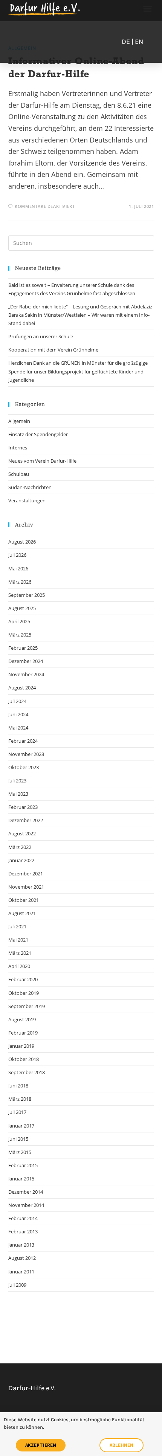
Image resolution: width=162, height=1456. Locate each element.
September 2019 (26, 1006)
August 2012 (22, 1258)
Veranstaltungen (27, 500)
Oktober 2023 (23, 767)
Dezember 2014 (25, 1191)
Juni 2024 (18, 714)
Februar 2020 (23, 979)
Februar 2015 (23, 1165)
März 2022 (19, 847)
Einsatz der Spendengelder (38, 434)
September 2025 (26, 595)
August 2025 (22, 608)
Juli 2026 (17, 554)
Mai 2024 (18, 727)
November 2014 (26, 1205)
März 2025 (19, 634)
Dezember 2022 (25, 820)
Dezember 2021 (25, 873)
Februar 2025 (23, 647)
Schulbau (18, 474)
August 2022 (22, 833)
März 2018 (19, 1098)
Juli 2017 (17, 1112)
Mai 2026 (18, 568)
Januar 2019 (21, 1045)
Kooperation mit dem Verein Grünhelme (53, 349)
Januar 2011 (21, 1271)
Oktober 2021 (23, 900)
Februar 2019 (23, 1032)
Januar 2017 (21, 1125)
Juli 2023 (17, 780)
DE (126, 41)
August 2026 (22, 541)
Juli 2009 (17, 1284)
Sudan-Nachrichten (30, 487)
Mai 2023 (18, 793)
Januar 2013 (21, 1244)
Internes (17, 447)
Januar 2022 (21, 860)
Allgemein (19, 421)
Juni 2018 (18, 1085)
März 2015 (19, 1152)
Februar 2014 (23, 1218)
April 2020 (19, 966)
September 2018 (26, 1072)
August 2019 (22, 1019)
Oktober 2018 (23, 1059)
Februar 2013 (23, 1231)
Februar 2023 (23, 807)
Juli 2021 (17, 926)
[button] (148, 9)
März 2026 (19, 581)
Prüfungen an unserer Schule (40, 336)
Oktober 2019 (23, 993)
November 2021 (26, 886)
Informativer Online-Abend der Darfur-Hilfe (76, 67)
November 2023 (26, 754)
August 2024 (22, 687)
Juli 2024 (17, 701)
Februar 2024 (23, 740)
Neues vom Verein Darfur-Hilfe (42, 460)
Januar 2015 (21, 1178)
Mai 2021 (18, 939)
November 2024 (26, 674)
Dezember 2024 (25, 661)
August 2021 (22, 913)
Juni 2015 (18, 1138)
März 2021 (19, 952)
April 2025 (19, 621)
